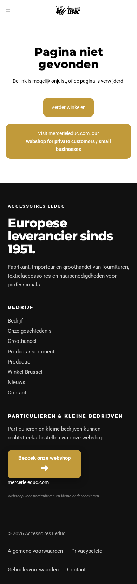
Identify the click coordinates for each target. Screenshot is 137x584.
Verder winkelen (68, 107)
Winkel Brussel (25, 372)
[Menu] (8, 10)
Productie (19, 362)
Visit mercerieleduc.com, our (68, 141)
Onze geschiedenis (30, 331)
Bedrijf (15, 321)
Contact (17, 393)
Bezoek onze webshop (44, 458)
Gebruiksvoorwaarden (33, 569)
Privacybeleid (86, 551)
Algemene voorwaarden (35, 551)
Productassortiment (31, 352)
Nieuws (16, 382)
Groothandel (22, 341)
